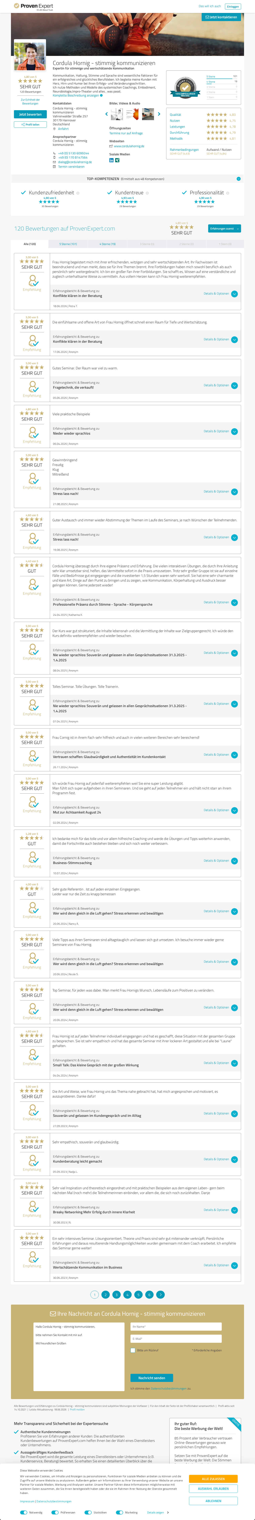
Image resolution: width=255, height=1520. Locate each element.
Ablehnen (213, 1501)
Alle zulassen (213, 1479)
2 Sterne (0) (186, 244)
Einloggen (233, 6)
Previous (106, 114)
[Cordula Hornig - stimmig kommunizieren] (30, 55)
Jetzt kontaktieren (223, 16)
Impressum (27, 1501)
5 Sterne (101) (68, 244)
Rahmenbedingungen (184, 149)
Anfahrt (63, 129)
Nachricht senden (151, 1377)
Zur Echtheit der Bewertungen (30, 101)
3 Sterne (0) (147, 244)
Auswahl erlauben (213, 1488)
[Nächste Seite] (160, 1295)
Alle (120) (30, 244)
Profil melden (77, 1409)
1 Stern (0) (225, 244)
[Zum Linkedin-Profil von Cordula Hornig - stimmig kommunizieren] (112, 162)
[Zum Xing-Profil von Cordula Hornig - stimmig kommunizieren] (118, 162)
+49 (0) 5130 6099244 (73, 153)
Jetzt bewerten (30, 114)
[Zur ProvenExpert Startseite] (33, 7)
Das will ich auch (210, 6)
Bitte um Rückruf (147, 1350)
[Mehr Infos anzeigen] (185, 88)
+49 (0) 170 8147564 (72, 157)
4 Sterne (211, 81)
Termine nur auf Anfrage (126, 133)
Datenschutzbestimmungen (54, 1501)
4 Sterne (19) (108, 244)
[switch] (55, 1512)
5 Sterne (211, 76)
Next (159, 114)
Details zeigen (155, 1512)
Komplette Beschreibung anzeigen (76, 95)
